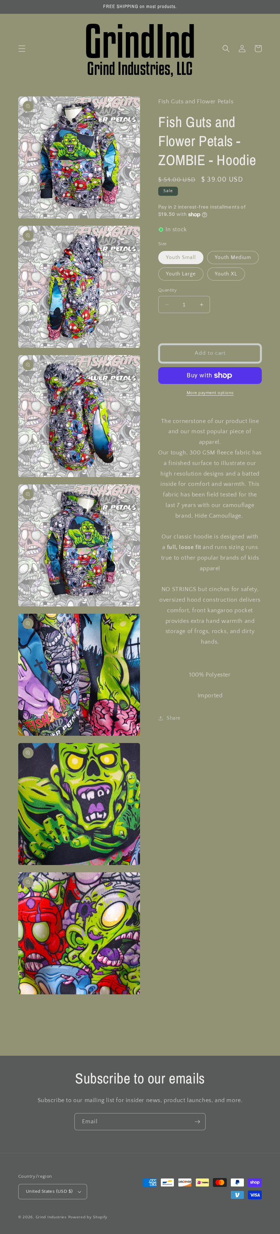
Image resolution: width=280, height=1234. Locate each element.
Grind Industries (51, 1217)
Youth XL (226, 274)
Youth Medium (233, 257)
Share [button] (173, 718)
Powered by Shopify (88, 1217)
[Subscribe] (197, 1121)
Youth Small (181, 257)
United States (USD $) (49, 1191)
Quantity (167, 290)
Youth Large (181, 274)
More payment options (210, 393)
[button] (22, 49)
